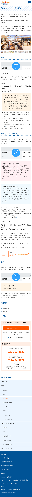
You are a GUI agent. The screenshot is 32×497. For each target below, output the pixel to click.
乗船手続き (5, 308)
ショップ (5, 406)
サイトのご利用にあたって (8, 477)
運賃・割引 (5, 311)
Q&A (11, 337)
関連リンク (4, 474)
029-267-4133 (16, 351)
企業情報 (5, 458)
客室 (4, 394)
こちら (7, 126)
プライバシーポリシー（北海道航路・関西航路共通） (14, 480)
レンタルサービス (7, 415)
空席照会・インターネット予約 (16, 328)
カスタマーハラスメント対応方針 (9, 483)
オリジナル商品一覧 (7, 419)
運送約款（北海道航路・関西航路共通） (11, 489)
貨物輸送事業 (6, 461)
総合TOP (5, 454)
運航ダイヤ (4, 381)
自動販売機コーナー (7, 402)
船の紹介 (5, 390)
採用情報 (5, 469)
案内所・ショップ (7, 440)
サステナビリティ (7, 465)
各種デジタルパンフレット (8, 448)
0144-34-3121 (16, 360)
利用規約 (20, 337)
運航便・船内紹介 (6, 377)
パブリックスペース (7, 411)
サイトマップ (4, 486)
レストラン (5, 398)
